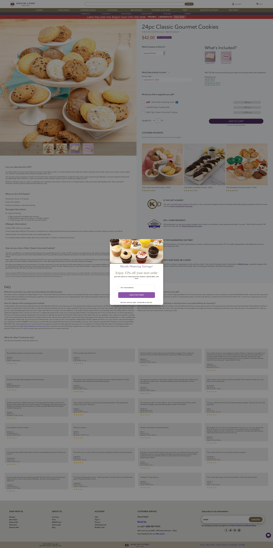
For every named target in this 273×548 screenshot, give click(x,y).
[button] (136, 295)
